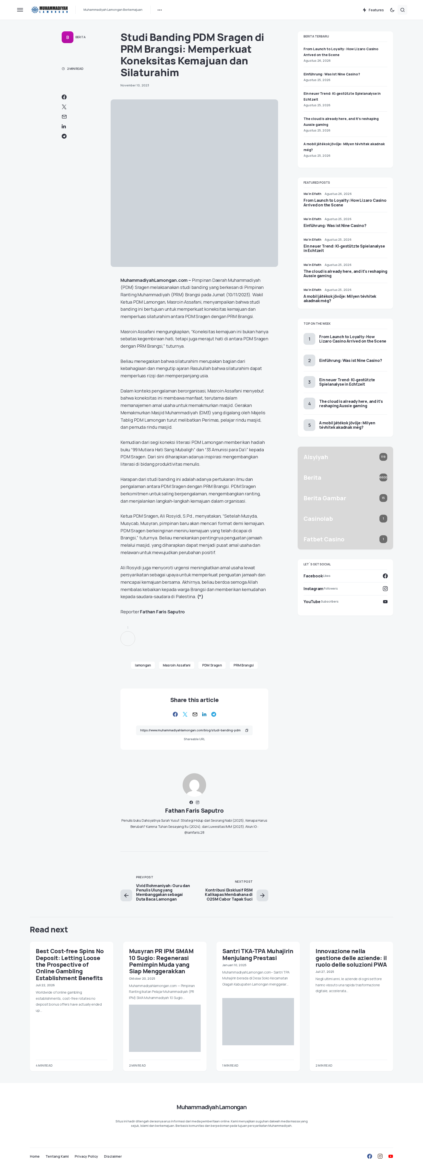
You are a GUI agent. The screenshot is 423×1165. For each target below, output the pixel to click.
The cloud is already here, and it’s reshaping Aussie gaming (345, 273)
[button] (20, 10)
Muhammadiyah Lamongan (211, 1107)
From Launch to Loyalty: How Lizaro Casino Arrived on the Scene (345, 202)
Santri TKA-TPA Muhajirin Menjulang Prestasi (257, 954)
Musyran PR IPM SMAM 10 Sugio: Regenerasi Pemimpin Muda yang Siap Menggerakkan (161, 961)
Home (35, 1156)
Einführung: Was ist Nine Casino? (332, 74)
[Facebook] (369, 1156)
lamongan (143, 665)
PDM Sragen (212, 665)
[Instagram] (380, 1156)
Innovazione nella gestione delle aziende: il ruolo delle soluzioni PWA (351, 957)
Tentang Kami (57, 1156)
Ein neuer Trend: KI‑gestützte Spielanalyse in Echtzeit (344, 248)
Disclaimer (113, 1156)
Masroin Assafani (176, 665)
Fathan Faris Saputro (194, 810)
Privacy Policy (86, 1156)
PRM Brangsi (244, 665)
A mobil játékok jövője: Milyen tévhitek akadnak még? (340, 298)
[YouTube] (390, 1156)
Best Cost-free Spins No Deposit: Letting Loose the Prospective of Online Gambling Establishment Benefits (70, 964)
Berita (80, 37)
